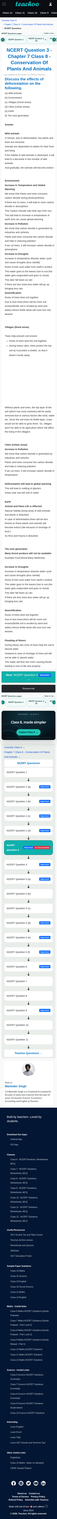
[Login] (50, 4)
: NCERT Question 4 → (28, 677)
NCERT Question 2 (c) (28, 816)
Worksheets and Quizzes (22, 1245)
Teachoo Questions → (28, 1053)
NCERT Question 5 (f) (28, 952)
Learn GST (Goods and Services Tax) (27, 1443)
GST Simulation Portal (20, 1256)
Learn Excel (16, 1432)
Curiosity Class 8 (9, 20)
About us (22, 1493)
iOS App (14, 1144)
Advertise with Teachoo (37, 1500)
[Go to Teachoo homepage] (27, 4)
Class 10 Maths (17, 1271)
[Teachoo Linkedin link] (43, 1483)
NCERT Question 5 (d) (28, 923)
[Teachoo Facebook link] (14, 1483)
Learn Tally (15, 1437)
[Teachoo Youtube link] (36, 1483)
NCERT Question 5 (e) (28, 937)
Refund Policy (16, 1500)
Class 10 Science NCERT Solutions (27, 1413)
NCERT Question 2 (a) (28, 787)
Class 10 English (18, 1281)
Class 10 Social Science (21, 1287)
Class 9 (44, 13)
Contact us (34, 1493)
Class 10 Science (18, 1276)
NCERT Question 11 (17, 1039)
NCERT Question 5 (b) (19, 893)
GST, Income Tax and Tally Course (26, 1235)
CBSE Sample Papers (20, 1468)
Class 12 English (18, 1297)
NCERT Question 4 (28, 864)
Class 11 (20, 13)
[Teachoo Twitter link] (28, 1483)
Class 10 (32, 13)
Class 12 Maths (17, 1292)
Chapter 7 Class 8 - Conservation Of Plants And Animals (28, 24)
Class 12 (7, 13)
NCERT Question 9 (28, 1010)
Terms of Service (20, 1497)
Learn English (16, 1427)
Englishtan (15, 1457)
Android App (16, 1139)
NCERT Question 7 (17, 981)
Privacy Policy (38, 1497)
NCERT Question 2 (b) (28, 801)
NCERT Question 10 (17, 1025)
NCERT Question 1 (17, 772)
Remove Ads (29, 688)
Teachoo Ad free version (21, 1240)
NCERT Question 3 (28, 847)
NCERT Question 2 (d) (28, 830)
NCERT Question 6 (28, 966)
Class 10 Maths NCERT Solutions (26, 1349)
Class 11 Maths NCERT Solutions (26, 1355)
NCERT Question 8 (17, 996)
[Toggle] (5, 4)
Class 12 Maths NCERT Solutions (26, 1360)
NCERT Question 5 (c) (18, 908)
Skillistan (14, 1251)
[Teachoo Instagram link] (21, 1483)
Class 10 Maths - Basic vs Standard (27, 1463)
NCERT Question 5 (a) (28, 879)
